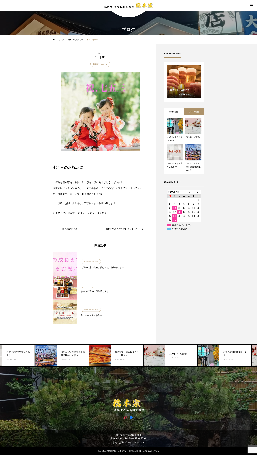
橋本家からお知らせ (100, 64)
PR (88, 285)
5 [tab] (189, 94)
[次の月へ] (198, 192)
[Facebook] (131, 417)
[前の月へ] (188, 192)
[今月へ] (193, 192)
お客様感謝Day (179, 229)
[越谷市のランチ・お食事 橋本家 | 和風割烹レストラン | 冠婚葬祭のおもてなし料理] (128, 5)
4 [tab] (186, 94)
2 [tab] (182, 94)
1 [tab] (179, 94)
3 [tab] (184, 94)
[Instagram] (125, 417)
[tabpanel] (184, 81)
